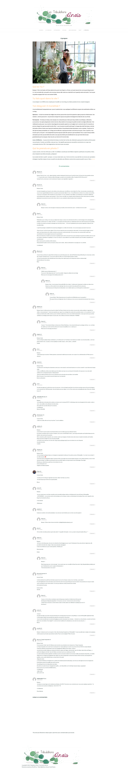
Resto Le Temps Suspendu (43, 639)
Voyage (64, 30)
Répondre (92, 180)
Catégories (57, 30)
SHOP (80, 30)
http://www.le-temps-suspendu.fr (78, 665)
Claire (38, 471)
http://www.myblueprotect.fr (61, 440)
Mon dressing (72, 30)
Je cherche (48, 30)
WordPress (34, 767)
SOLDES (41, 30)
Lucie (38, 610)
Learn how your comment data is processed (63, 732)
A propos (86, 30)
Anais (42, 204)
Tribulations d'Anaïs (34, 765)
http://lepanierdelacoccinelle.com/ (87, 564)
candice (39, 426)
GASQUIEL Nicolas (41, 396)
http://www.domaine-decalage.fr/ (58, 544)
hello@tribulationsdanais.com (65, 522)
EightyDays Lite (44, 767)
